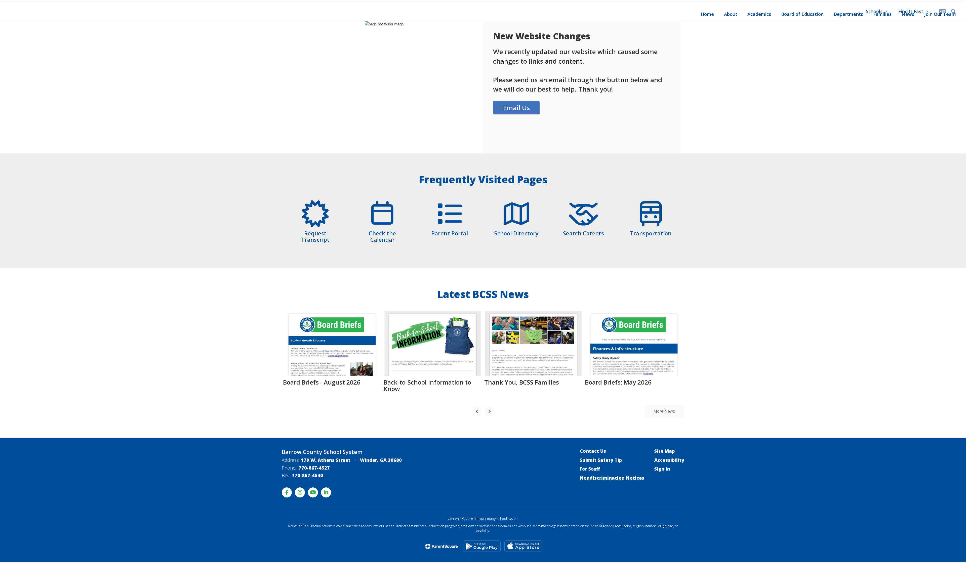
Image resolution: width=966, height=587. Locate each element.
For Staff (590, 469)
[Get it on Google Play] (482, 546)
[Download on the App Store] (523, 546)
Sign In (662, 469)
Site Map (664, 451)
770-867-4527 (314, 468)
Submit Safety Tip (601, 460)
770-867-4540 (307, 475)
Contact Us (593, 451)
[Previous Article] (477, 411)
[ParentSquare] (441, 546)
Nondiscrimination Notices (612, 478)
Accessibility (669, 460)
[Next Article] (489, 411)
